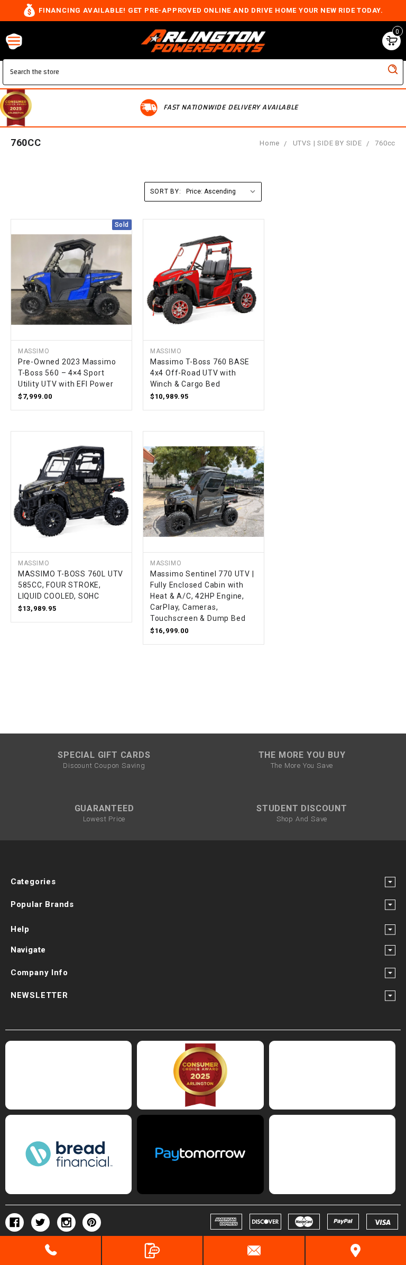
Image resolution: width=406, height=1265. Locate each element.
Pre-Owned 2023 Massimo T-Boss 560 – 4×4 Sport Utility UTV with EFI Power (67, 373)
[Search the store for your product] (392, 69)
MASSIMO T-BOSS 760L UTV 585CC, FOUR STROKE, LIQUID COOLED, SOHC (70, 585)
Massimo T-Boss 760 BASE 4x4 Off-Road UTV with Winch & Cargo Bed (200, 373)
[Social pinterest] (91, 1222)
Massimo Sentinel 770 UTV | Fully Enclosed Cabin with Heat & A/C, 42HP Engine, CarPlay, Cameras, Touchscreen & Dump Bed (202, 596)
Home (270, 143)
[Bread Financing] (68, 1154)
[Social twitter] (40, 1222)
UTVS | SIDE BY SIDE (327, 143)
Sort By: (165, 191)
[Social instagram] (66, 1222)
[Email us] (254, 1250)
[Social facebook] (14, 1222)
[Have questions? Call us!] (50, 1250)
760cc (385, 143)
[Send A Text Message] (152, 1250)
